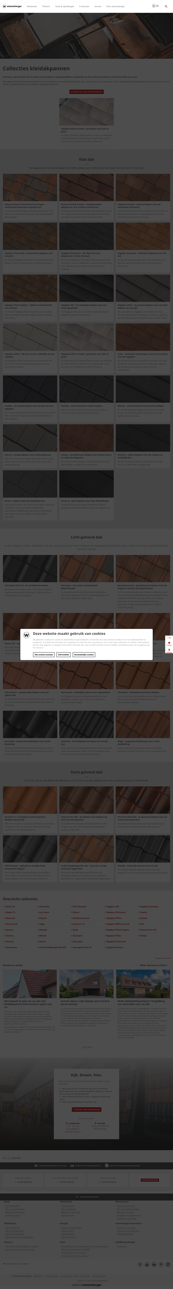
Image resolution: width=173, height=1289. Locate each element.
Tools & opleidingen (64, 6)
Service (97, 6)
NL (154, 6)
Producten (84, 6)
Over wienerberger (115, 6)
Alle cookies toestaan (44, 655)
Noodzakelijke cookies (84, 655)
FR (157, 6)
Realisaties (32, 6)
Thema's (46, 6)
